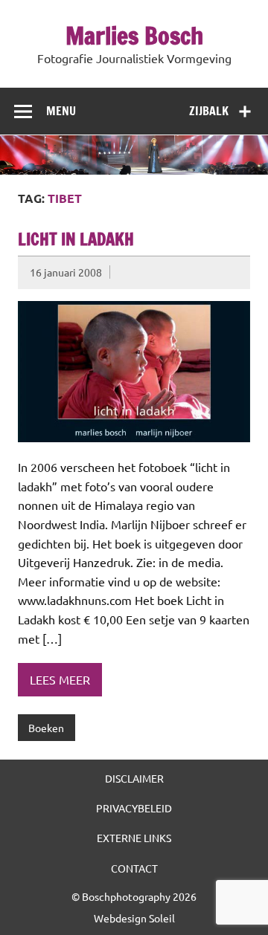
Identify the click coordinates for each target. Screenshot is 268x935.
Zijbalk (209, 111)
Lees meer (60, 679)
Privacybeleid (134, 808)
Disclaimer (134, 778)
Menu (61, 111)
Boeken (46, 727)
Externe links (134, 837)
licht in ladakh (76, 238)
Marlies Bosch (134, 36)
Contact (134, 868)
